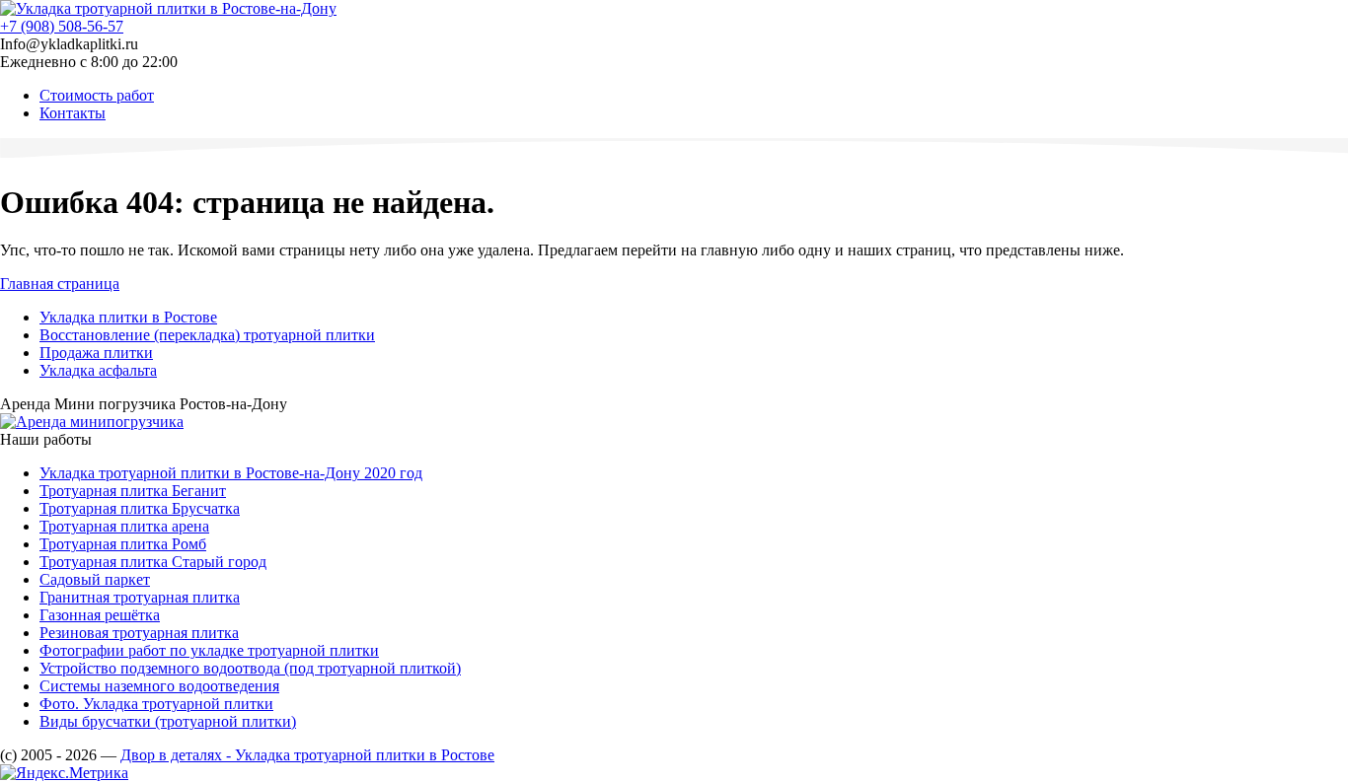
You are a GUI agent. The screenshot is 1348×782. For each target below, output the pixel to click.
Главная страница (59, 283)
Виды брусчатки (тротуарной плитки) (167, 721)
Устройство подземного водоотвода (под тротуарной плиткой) (250, 668)
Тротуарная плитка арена (124, 526)
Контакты (72, 113)
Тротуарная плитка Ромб (122, 543)
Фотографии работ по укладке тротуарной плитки (209, 650)
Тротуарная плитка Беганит (132, 490)
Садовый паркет (94, 579)
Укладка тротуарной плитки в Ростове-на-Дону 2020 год (230, 472)
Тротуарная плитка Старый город (152, 561)
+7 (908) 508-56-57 (61, 26)
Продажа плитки (96, 352)
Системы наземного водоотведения (159, 685)
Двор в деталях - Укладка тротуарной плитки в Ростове (307, 754)
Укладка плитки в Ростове (128, 317)
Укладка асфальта (98, 370)
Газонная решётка (99, 614)
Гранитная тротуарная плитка (139, 597)
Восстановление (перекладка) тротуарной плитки (207, 334)
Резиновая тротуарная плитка (139, 632)
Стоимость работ (96, 95)
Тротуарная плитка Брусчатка (139, 508)
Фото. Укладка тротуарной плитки (156, 703)
